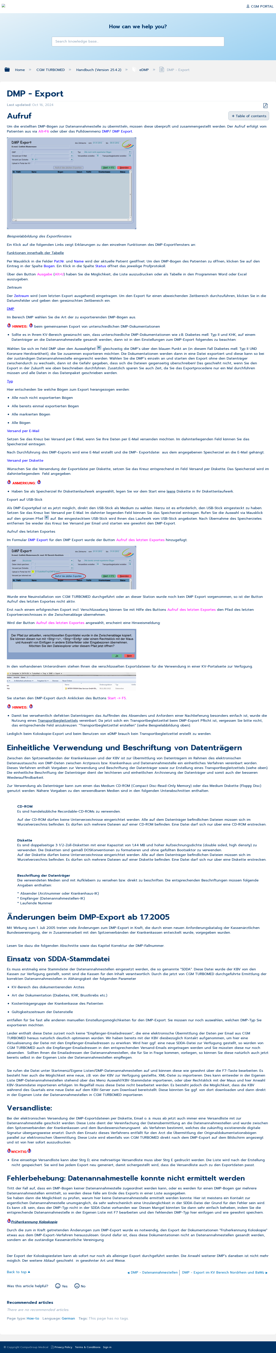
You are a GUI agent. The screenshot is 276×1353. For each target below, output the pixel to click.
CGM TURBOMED (51, 70)
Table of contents (251, 116)
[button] (58, 43)
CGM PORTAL (262, 6)
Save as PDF (265, 105)
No (83, 1286)
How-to (33, 1318)
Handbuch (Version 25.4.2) (99, 70)
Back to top (17, 1271)
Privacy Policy (63, 1347)
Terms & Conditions (87, 1347)
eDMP (144, 70)
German (68, 1318)
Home (20, 70)
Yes (64, 1286)
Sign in (107, 1347)
